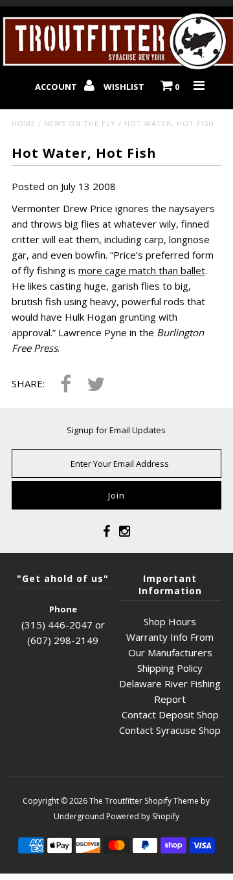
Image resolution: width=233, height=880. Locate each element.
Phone (63, 609)
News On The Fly (80, 123)
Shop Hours (170, 621)
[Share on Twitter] (96, 385)
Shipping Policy (170, 667)
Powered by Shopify (142, 816)
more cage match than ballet (141, 270)
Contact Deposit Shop (170, 714)
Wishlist (124, 86)
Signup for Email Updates (116, 430)
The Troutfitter (115, 800)
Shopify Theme (171, 800)
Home (24, 123)
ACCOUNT (57, 86)
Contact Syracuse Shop (170, 730)
